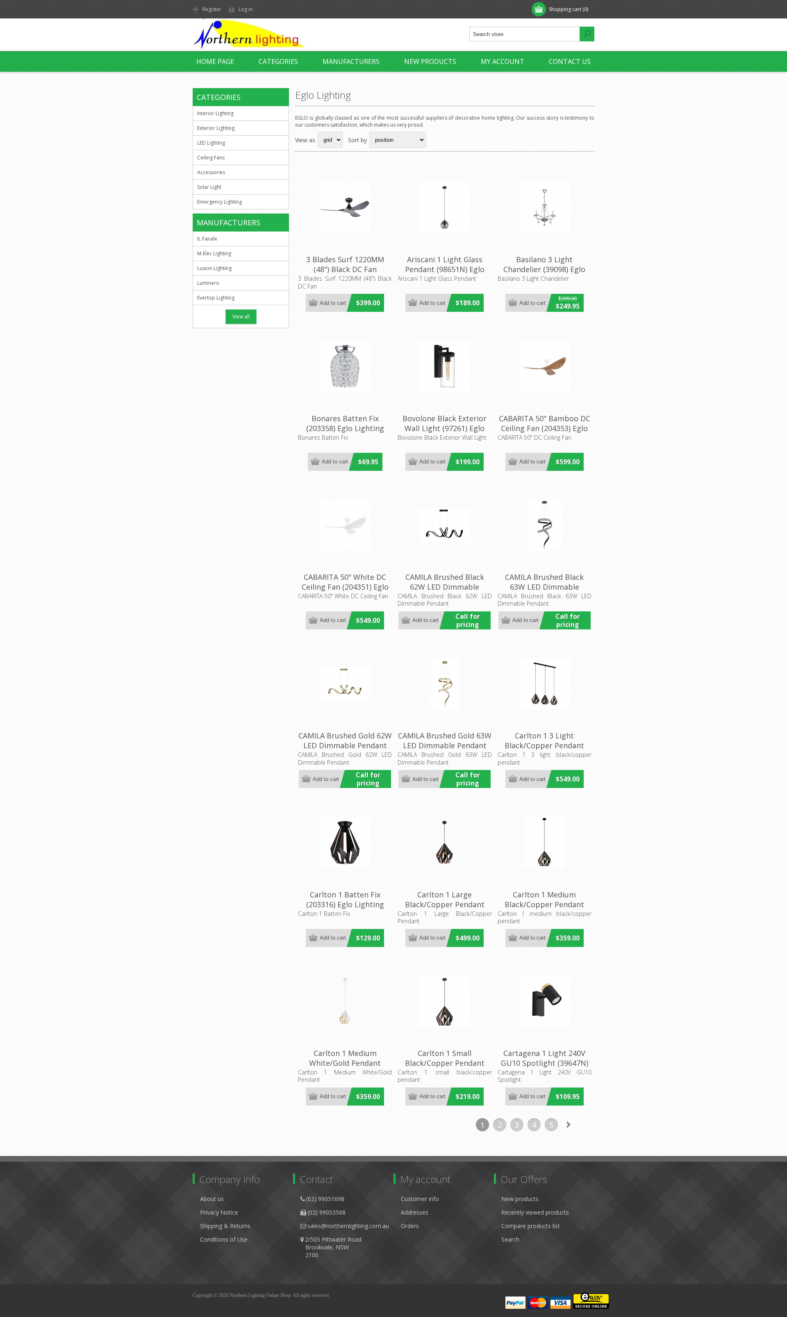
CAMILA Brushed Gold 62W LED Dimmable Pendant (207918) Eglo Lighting (345, 745)
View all (241, 316)
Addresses (414, 1212)
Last (585, 1124)
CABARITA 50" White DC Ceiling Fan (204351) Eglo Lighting (345, 587)
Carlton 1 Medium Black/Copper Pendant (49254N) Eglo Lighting (544, 904)
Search (510, 1239)
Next (568, 1124)
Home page (215, 61)
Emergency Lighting (219, 201)
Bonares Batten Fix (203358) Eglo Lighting (345, 423)
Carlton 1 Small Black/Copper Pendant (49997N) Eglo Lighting (444, 1063)
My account (502, 61)
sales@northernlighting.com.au (348, 1226)
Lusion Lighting (214, 268)
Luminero (208, 282)
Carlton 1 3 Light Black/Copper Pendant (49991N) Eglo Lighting (544, 745)
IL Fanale (207, 238)
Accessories (211, 172)
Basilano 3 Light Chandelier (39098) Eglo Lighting (544, 269)
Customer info (420, 1199)
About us (212, 1199)
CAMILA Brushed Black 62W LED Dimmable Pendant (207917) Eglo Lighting (444, 591)
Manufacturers (351, 61)
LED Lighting (211, 142)
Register (211, 9)
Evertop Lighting (215, 297)
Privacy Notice (219, 1212)
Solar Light (209, 187)
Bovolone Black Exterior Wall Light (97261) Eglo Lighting (445, 428)
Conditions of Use (224, 1239)
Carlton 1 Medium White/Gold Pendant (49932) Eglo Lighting (345, 1063)
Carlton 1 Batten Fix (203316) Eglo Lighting (345, 899)
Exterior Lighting (215, 128)
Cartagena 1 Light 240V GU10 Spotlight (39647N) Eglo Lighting (544, 1063)
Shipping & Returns (225, 1226)
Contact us (570, 61)
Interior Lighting (215, 113)
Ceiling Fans (211, 157)
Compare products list (530, 1226)
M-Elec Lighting (214, 253)
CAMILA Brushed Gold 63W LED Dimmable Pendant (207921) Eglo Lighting (444, 745)
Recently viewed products (535, 1212)
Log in (245, 9)
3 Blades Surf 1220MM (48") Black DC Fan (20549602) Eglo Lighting (345, 269)
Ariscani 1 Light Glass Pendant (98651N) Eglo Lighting (444, 269)
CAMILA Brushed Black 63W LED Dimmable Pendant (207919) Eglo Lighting (544, 591)
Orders (410, 1226)
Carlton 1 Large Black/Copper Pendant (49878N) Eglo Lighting (444, 904)
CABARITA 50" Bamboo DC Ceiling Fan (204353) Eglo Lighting (544, 428)
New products (430, 61)
